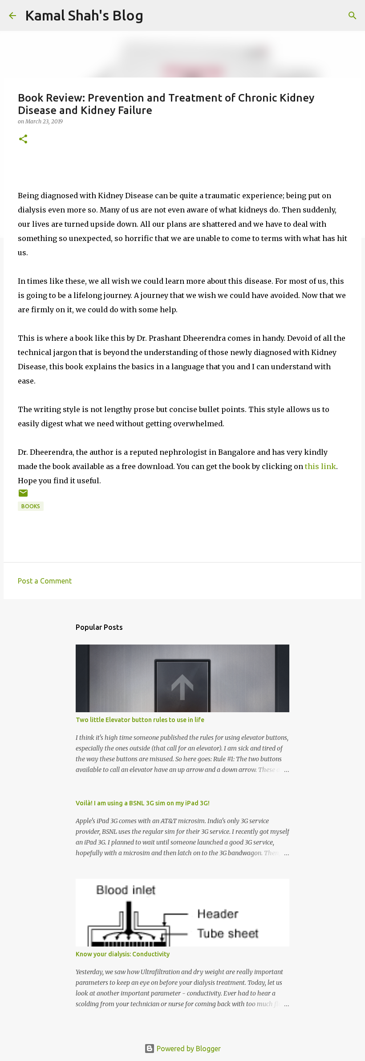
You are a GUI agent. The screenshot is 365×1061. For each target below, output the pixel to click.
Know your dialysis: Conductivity (123, 954)
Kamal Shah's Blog (84, 15)
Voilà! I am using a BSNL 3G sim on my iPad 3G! (143, 803)
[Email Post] (23, 496)
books (30, 506)
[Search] (352, 15)
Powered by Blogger (188, 1049)
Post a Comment (45, 581)
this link (320, 466)
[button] (23, 140)
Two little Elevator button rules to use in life (140, 719)
